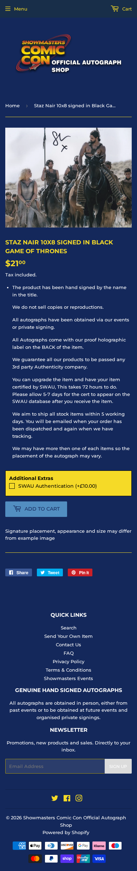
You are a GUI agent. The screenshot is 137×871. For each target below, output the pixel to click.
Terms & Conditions (68, 670)
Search (69, 627)
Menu (20, 9)
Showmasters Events (68, 678)
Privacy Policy (68, 661)
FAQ (69, 653)
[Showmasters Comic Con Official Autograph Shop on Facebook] (67, 799)
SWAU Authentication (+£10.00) (57, 486)
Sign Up (118, 766)
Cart (126, 9)
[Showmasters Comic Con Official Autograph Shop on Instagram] (79, 799)
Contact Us (68, 644)
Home (12, 105)
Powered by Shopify (66, 832)
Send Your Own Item (68, 636)
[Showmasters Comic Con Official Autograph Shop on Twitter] (54, 799)
